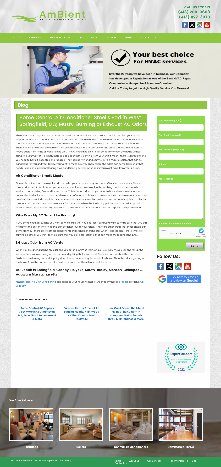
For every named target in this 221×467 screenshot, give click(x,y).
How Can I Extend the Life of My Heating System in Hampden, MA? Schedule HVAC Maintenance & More (126, 313)
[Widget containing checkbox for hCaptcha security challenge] (183, 233)
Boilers (81, 447)
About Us (134, 460)
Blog (194, 460)
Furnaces (31, 447)
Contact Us (121, 463)
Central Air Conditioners (131, 447)
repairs (124, 281)
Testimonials (176, 460)
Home (118, 460)
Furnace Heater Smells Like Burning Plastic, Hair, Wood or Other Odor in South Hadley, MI (81, 313)
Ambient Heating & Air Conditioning (36, 281)
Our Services (154, 460)
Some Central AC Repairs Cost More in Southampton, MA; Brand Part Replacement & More (37, 313)
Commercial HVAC (180, 447)
